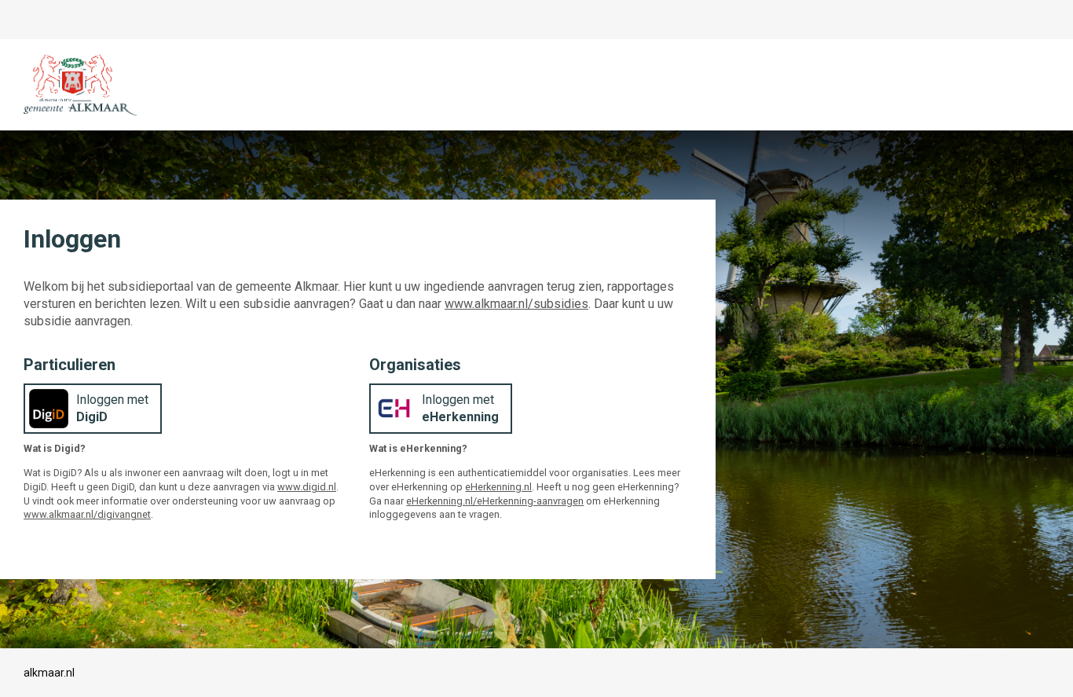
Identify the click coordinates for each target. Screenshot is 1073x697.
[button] (93, 408)
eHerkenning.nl (498, 487)
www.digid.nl (306, 487)
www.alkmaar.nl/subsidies (516, 303)
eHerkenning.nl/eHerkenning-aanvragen (495, 501)
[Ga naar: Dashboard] (80, 85)
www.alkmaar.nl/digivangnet (87, 514)
